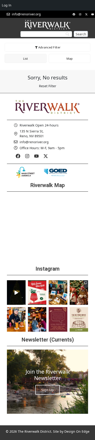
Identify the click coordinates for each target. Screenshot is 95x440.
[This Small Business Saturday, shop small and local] (58, 292)
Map (69, 58)
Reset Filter (47, 86)
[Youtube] (92, 14)
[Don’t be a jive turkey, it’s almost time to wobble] (58, 319)
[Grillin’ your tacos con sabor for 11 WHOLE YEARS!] (16, 319)
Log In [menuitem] (6, 5)
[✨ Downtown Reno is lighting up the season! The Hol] (79, 292)
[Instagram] (80, 14)
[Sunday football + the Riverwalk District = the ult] (37, 319)
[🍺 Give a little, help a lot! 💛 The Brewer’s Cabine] (79, 319)
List (25, 58)
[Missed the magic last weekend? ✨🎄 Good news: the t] (16, 292)
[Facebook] (73, 14)
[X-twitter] (86, 14)
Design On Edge (76, 431)
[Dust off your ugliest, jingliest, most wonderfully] (37, 292)
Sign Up (47, 389)
